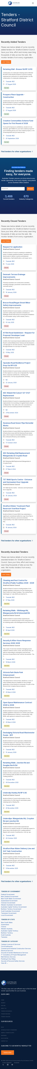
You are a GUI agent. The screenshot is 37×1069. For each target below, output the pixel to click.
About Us (3, 1008)
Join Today (6, 62)
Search (30, 188)
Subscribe (7, 1052)
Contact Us (4, 1041)
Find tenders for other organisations (16, 151)
